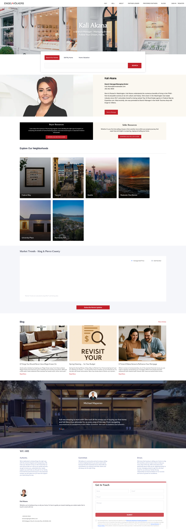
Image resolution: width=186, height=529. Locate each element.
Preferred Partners (150, 3)
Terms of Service (155, 524)
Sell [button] (113, 3)
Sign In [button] (173, 3)
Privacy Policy (101, 525)
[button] (134, 65)
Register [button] (181, 3)
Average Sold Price (138, 261)
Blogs (163, 3)
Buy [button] (105, 3)
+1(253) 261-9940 (26, 516)
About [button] (121, 3)
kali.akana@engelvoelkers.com (30, 518)
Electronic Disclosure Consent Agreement (136, 520)
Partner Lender (133, 3)
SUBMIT (129, 515)
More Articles (162, 321)
